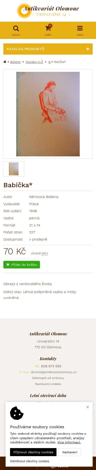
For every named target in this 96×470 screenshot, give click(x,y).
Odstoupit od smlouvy (48, 378)
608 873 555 (51, 366)
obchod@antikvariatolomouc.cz (54, 372)
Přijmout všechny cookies (33, 452)
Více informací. (69, 442)
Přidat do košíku (24, 264)
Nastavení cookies (48, 384)
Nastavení (69, 452)
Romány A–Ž (34, 62)
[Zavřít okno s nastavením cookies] (87, 407)
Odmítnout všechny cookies (29, 461)
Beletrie (15, 62)
